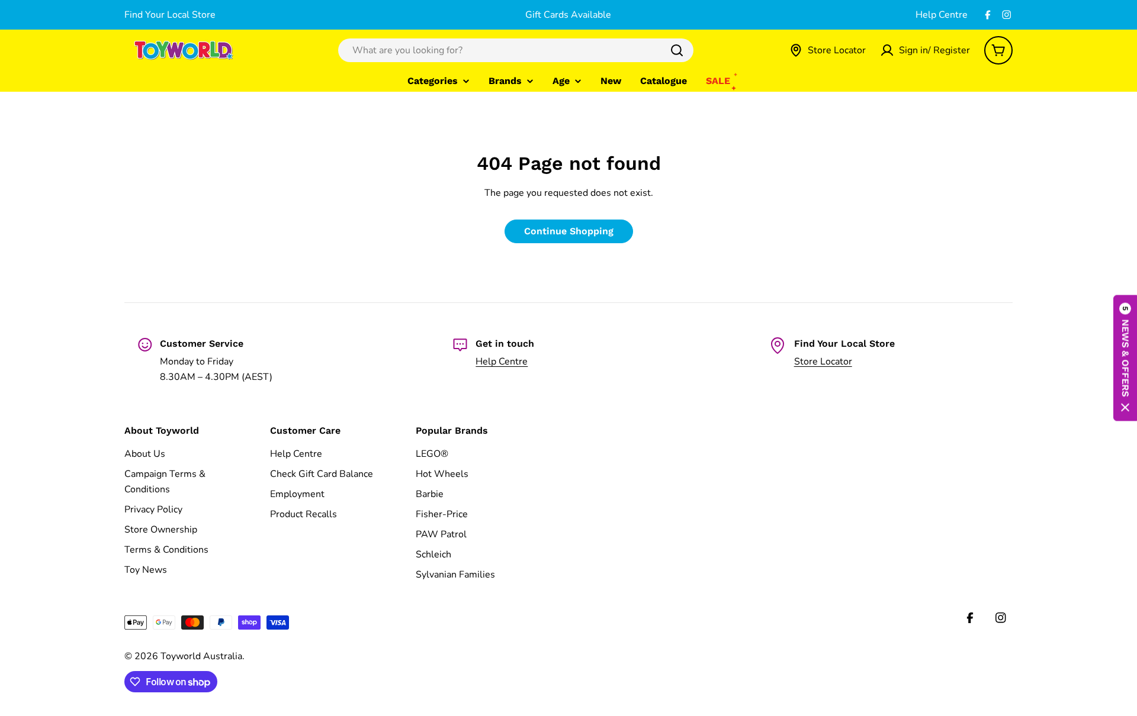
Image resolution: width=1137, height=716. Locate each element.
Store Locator (823, 361)
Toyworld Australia (201, 656)
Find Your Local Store (170, 14)
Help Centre (942, 14)
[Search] (677, 50)
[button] (1125, 358)
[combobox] (515, 50)
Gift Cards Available (568, 14)
